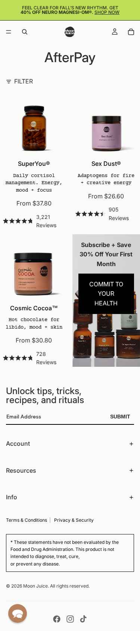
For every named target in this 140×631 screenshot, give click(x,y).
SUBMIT (120, 417)
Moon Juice (35, 586)
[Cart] (131, 32)
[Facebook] (56, 619)
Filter (23, 81)
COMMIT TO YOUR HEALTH (106, 293)
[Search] (24, 32)
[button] (17, 613)
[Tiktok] (83, 619)
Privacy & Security (74, 520)
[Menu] (8, 31)
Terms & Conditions (26, 520)
